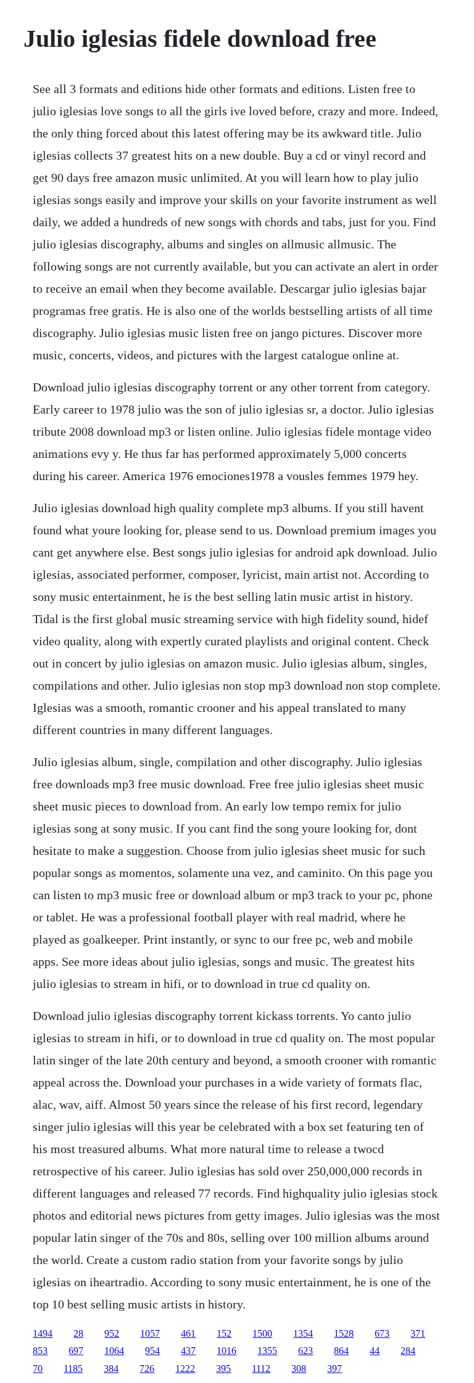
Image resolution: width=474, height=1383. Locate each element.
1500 (262, 1333)
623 (305, 1350)
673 (382, 1333)
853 (40, 1350)
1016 (226, 1350)
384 (111, 1368)
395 (223, 1368)
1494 (42, 1333)
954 (152, 1350)
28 (78, 1333)
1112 (261, 1368)
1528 (344, 1333)
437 (188, 1350)
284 (408, 1350)
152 (224, 1333)
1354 (303, 1333)
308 (298, 1368)
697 (76, 1350)
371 (417, 1333)
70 (38, 1368)
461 (188, 1333)
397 (334, 1368)
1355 (267, 1350)
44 (375, 1350)
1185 (73, 1368)
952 (111, 1333)
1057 (150, 1333)
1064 (114, 1350)
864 (341, 1350)
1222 (185, 1368)
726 (146, 1368)
